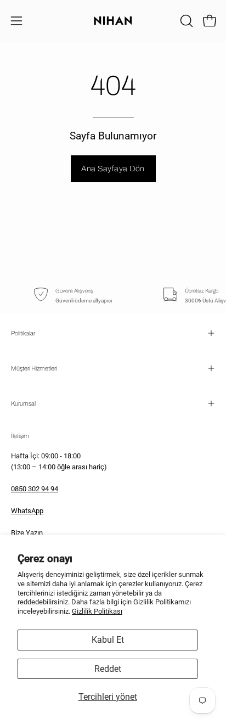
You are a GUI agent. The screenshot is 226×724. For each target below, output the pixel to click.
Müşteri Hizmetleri (34, 368)
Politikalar (23, 333)
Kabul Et (108, 640)
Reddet (107, 669)
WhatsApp (27, 511)
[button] (185, 21)
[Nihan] (113, 20)
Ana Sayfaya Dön (112, 168)
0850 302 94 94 (34, 489)
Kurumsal (23, 403)
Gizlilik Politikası (97, 611)
